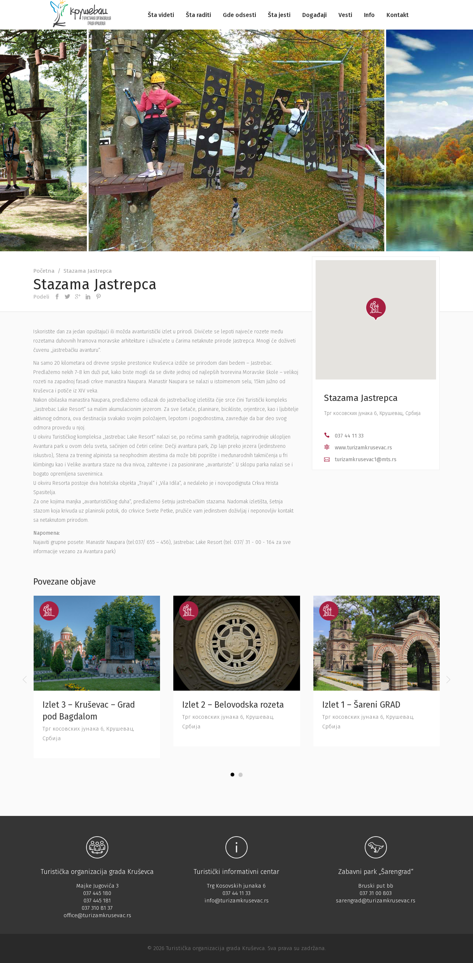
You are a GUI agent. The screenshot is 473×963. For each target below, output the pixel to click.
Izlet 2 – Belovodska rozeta (233, 705)
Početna (44, 271)
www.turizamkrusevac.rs (363, 448)
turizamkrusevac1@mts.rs (366, 459)
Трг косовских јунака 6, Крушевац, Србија (372, 413)
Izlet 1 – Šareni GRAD (361, 705)
